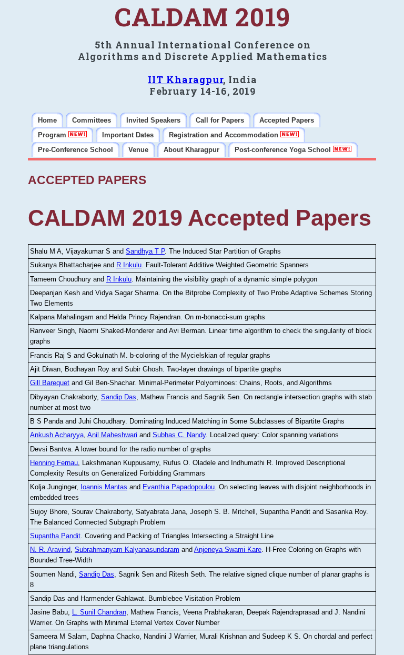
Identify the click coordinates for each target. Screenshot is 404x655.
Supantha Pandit (55, 536)
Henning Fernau (54, 463)
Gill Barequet (49, 383)
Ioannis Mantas (103, 487)
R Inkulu (129, 265)
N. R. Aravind (50, 549)
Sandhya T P (145, 251)
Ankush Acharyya (57, 435)
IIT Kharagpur (185, 79)
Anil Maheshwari (112, 435)
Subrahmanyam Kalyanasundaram (127, 549)
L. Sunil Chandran (99, 612)
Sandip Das (118, 397)
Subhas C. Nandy (179, 435)
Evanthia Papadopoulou (179, 487)
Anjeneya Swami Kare (227, 549)
